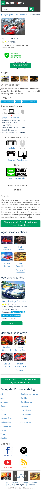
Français (35, 482)
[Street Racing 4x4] (20, 340)
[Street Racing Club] (20, 357)
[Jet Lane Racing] (7, 256)
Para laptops (25, 414)
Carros (3, 406)
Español (25, 482)
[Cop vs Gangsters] (7, 357)
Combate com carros (29, 394)
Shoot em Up (25, 422)
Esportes (24, 406)
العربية (10, 485)
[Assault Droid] (8, 476)
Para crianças (25, 410)
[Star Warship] (20, 256)
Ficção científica (21, 14)
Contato (22, 475)
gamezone (15, 2)
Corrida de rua (26, 402)
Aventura (4, 402)
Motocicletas (6, 422)
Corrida (23, 398)
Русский (15, 482)
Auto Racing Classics (13, 301)
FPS (2, 410)
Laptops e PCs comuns (10, 118)
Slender (4, 430)
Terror (3, 434)
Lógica (3, 414)
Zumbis (4, 438)
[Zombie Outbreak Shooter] (7, 340)
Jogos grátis (8, 14)
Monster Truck (6, 418)
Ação (3, 398)
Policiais (23, 418)
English (6, 482)
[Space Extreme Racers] (7, 240)
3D (2, 394)
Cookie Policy (21, 477)
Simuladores (6, 426)
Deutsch (31, 485)
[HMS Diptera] (20, 240)
